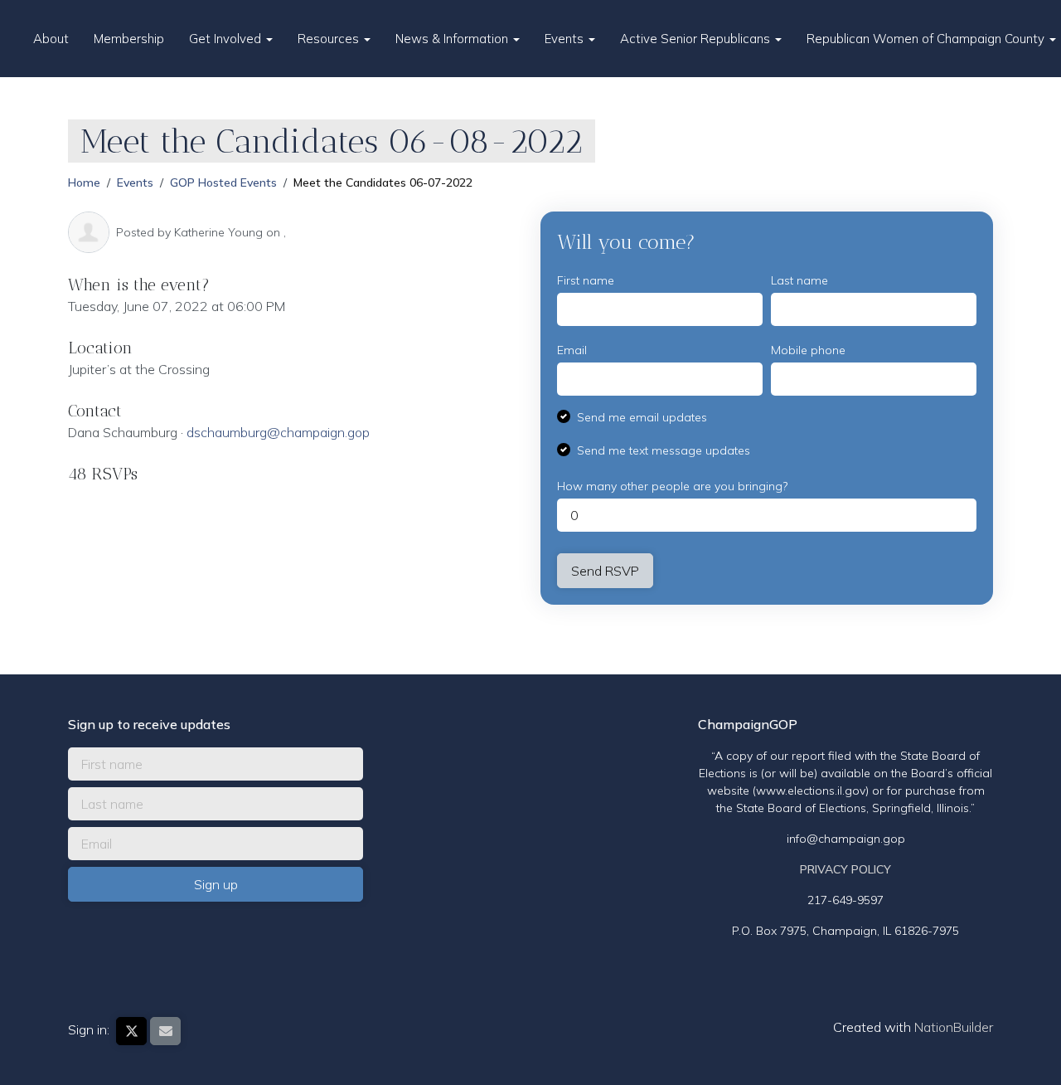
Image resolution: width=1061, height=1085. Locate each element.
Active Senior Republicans (696, 38)
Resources (330, 38)
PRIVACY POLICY (845, 869)
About (51, 38)
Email (572, 350)
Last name (799, 280)
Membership (129, 38)
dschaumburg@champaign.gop (278, 432)
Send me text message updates (663, 450)
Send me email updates (642, 417)
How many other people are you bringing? (672, 486)
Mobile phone (808, 350)
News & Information (453, 38)
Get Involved (226, 38)
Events (566, 38)
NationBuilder (953, 1027)
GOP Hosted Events (223, 182)
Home (84, 182)
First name (585, 280)
